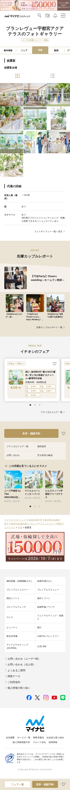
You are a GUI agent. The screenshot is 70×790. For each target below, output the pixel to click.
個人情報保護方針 (21, 742)
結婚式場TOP (35, 519)
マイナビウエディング (15, 519)
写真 (20, 527)
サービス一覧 (23, 737)
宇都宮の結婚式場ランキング (23, 523)
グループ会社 (39, 742)
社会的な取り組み (55, 737)
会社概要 (10, 737)
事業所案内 (38, 737)
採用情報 (53, 742)
